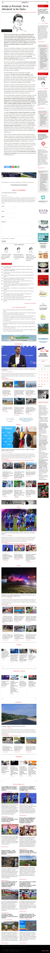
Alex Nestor (5, 478)
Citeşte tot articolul (4, 378)
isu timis (13, 605)
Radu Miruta (32, 460)
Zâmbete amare (27, 12)
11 (47, 374)
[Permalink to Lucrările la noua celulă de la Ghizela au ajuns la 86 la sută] (7, 401)
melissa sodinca (12, 543)
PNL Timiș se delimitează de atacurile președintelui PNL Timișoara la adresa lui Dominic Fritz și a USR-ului (7, 492)
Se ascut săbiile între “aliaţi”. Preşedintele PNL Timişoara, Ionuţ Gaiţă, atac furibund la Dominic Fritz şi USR (31, 492)
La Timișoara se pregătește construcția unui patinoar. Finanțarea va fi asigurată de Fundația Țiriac (7, 557)
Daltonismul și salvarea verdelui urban (43, 124)
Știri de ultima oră (18, 784)
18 (47, 377)
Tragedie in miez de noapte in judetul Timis (22, 605)
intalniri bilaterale (27, 460)
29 (39, 384)
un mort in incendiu (32, 605)
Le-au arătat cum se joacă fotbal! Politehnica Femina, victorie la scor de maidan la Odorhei (9, 788)
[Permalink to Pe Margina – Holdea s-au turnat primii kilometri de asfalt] (18, 714)
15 (39, 377)
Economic (18, 702)
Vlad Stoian (5, 496)
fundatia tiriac (6, 379)
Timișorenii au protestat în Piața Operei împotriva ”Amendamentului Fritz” (31, 473)
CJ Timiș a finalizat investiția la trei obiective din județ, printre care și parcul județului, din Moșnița (31, 410)
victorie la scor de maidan (28, 543)
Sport (18, 507)
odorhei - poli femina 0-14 (20, 543)
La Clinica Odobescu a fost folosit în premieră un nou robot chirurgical (32, 657)
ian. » (41, 386)
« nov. (39, 386)
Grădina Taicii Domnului (42, 73)
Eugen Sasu (46, 88)
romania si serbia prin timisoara (6, 461)
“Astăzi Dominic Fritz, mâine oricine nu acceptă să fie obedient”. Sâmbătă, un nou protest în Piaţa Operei (7, 474)
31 (44, 384)
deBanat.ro (9, 855)
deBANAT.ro (45, 950)
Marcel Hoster (10, 371)
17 (44, 377)
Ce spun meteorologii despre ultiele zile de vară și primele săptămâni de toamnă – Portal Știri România (43, 443)
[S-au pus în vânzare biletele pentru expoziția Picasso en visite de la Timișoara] (23, 677)
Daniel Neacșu (10, 535)
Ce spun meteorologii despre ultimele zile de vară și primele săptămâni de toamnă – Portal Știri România (43, 426)
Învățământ (19, 756)
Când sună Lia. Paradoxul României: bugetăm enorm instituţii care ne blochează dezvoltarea (31, 257)
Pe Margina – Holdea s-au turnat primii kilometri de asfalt (13, 726)
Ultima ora (22, 12)
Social (18, 565)
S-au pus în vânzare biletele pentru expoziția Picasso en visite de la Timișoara (22, 683)
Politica (18, 424)
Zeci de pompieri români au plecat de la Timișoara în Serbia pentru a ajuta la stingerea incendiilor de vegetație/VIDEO (9, 884)
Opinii (19, 12)
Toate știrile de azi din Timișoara (30, 303)
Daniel (2, 195)
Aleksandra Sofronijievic (8, 460)
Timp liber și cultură (19, 671)
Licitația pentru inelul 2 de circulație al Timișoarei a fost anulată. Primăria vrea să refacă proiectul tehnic (19, 393)
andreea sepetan (7, 543)
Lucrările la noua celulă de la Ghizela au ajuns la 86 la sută (7, 408)
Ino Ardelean (33, 12)
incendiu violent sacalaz (8, 605)
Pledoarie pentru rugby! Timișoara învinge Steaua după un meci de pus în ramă (27, 851)
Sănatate (19, 645)
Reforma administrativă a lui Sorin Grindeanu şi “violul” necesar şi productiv (43, 65)
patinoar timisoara (12, 379)
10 (44, 374)
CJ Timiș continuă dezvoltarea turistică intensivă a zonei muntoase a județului (9, 916)
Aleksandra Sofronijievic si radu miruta (18, 460)
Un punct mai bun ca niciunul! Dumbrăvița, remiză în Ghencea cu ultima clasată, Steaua (9, 819)
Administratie (18, 344)
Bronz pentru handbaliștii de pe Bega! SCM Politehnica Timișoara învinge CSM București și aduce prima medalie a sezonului (27, 820)
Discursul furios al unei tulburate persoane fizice (42, 78)
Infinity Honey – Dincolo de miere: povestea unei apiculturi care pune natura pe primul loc (43, 187)
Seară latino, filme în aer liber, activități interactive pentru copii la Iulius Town (5, 683)
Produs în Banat (41, 130)
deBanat (25, 2)
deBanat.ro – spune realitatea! (10, 949)
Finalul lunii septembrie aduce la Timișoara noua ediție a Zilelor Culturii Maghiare (32, 683)
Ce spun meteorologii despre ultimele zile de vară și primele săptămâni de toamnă (43, 432)
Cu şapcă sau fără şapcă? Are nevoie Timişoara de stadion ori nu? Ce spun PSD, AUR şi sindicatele (44, 59)
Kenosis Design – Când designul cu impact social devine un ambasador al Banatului (8, 852)
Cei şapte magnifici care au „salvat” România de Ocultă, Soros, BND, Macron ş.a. (43, 12)
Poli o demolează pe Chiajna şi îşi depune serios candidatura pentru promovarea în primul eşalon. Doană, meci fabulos (27, 884)
